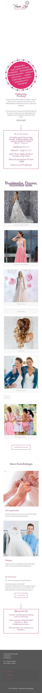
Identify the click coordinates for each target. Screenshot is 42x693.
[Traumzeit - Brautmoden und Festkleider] (21, 5)
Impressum (10, 671)
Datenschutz (10, 675)
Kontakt (9, 679)
